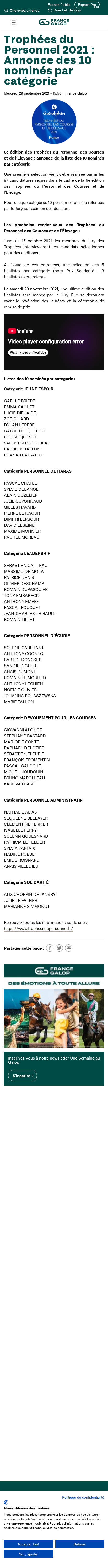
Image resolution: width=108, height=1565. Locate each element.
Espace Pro (87, 4)
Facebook (49, 948)
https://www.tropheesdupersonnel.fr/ (38, 928)
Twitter (59, 948)
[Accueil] (54, 22)
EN (96, 7)
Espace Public (59, 5)
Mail (68, 948)
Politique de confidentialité (83, 1497)
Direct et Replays (67, 10)
